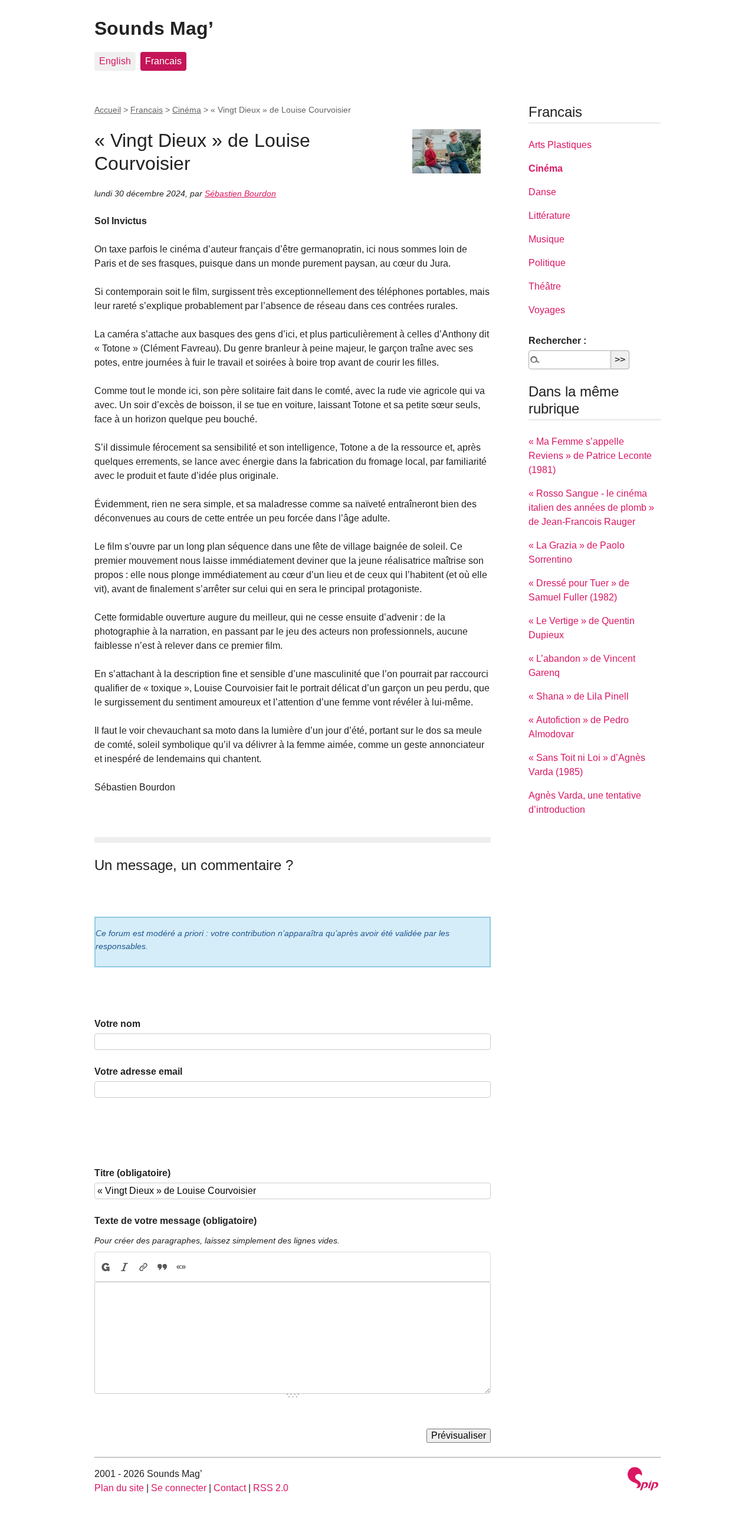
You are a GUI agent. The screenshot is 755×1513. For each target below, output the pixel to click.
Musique (546, 239)
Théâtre (544, 286)
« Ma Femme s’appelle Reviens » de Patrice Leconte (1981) (590, 455)
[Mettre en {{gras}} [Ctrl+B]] (105, 1267)
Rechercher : (557, 341)
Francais (163, 61)
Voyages (546, 310)
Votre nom (117, 1024)
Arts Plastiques (560, 145)
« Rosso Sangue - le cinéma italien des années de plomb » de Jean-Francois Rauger (591, 507)
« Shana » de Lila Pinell (578, 696)
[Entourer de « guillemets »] (181, 1267)
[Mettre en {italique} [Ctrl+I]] (124, 1267)
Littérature (549, 216)
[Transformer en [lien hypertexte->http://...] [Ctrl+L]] (143, 1267)
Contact (230, 1488)
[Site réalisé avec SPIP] (643, 1480)
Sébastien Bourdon (240, 193)
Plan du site (119, 1488)
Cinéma (186, 109)
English (115, 61)
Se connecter (178, 1488)
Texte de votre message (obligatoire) (175, 1221)
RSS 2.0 (270, 1488)
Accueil (107, 109)
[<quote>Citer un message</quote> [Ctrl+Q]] (162, 1267)
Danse (542, 192)
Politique (547, 263)
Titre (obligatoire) (132, 1173)
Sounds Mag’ (154, 28)
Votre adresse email (138, 1071)
